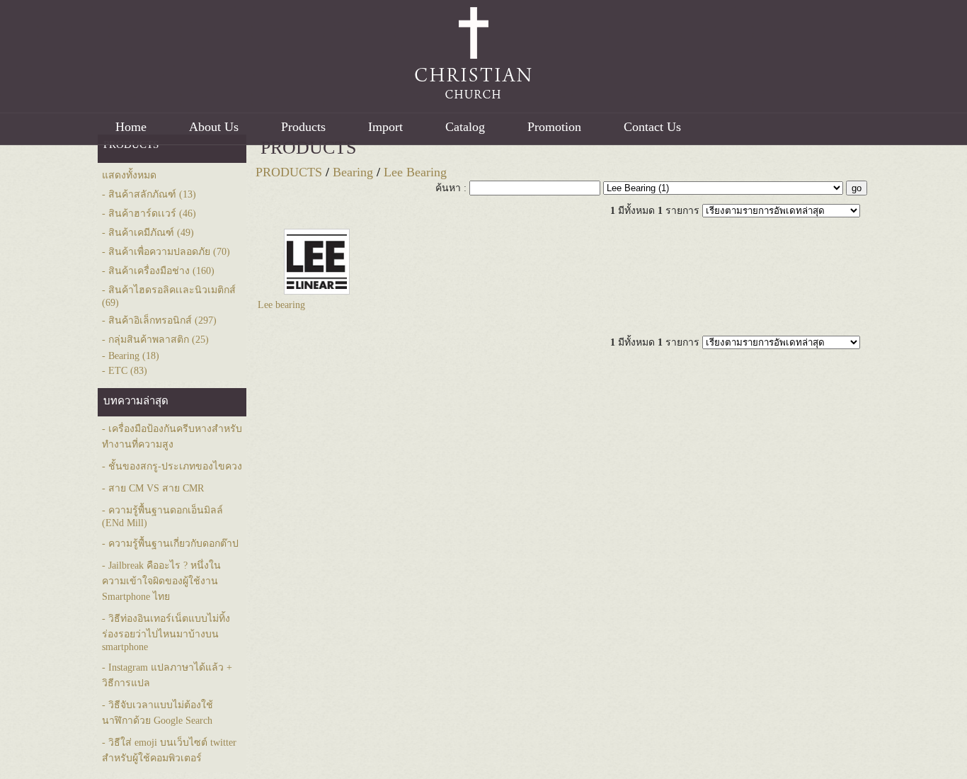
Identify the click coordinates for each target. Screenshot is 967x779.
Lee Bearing (415, 172)
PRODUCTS (308, 147)
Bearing (353, 172)
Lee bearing (281, 305)
